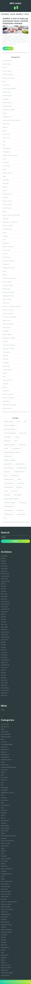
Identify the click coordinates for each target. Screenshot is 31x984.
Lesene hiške (6, 166)
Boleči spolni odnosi (8, 78)
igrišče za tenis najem (9, 429)
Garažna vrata (7, 116)
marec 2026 (4, 566)
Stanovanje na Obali (9, 338)
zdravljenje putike (8, 514)
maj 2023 (3, 647)
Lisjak (4, 169)
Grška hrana (6, 123)
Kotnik (4, 158)
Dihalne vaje (6, 92)
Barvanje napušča (8, 74)
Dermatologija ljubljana (9, 88)
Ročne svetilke (7, 299)
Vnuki (4, 376)
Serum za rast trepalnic (10, 317)
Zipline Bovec (7, 401)
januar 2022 (4, 685)
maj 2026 (3, 563)
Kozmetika (6, 162)
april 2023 (3, 649)
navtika (6, 448)
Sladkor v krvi (7, 320)
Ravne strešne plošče (9, 278)
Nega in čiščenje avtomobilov (11, 215)
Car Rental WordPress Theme (10, 982)
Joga (4, 141)
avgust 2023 (4, 639)
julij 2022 (3, 670)
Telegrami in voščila (8, 348)
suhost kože (14, 491)
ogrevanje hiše (8, 464)
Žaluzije (5, 387)
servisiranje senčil (8, 483)
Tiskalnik (5, 355)
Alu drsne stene (7, 60)
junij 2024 (3, 616)
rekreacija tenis (15, 475)
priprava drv (7, 471)
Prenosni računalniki (9, 260)
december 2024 (5, 601)
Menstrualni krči (7, 194)
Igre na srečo (6, 134)
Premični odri (6, 257)
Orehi (4, 239)
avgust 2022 (4, 667)
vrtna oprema (22, 502)
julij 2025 (3, 583)
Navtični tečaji (7, 208)
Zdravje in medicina (8, 397)
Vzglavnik (5, 383)
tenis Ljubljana (17, 495)
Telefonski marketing (9, 345)
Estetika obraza (7, 102)
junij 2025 (3, 586)
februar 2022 (4, 682)
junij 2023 (3, 644)
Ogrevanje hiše (7, 229)
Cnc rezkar (6, 85)
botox (18, 421)
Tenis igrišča (6, 352)
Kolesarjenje (6, 151)
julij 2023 (3, 642)
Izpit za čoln (6, 137)
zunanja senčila (21, 514)
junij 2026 (3, 561)
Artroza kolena (7, 71)
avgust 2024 (4, 611)
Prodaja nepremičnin (9, 267)
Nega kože (6, 218)
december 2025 (5, 573)
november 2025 (5, 576)
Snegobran (6, 331)
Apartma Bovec (7, 64)
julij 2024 (3, 614)
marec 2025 (4, 594)
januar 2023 (4, 657)
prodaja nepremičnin (19, 471)
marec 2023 (4, 652)
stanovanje (19, 487)
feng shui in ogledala (9, 425)
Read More (9, 49)
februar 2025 (4, 596)
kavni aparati (7, 437)
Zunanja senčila (7, 408)
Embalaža (6, 99)
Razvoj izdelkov (7, 281)
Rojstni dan (6, 303)
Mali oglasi (6, 183)
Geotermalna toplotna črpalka (11, 120)
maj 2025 (3, 589)
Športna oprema (7, 334)
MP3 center (15, 3)
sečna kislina (20, 483)
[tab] (14, 8)
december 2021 (5, 688)
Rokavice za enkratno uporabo (12, 306)
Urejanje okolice (7, 369)
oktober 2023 (4, 634)
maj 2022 (3, 675)
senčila (19, 479)
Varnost (5, 373)
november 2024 (5, 604)
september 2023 (5, 637)
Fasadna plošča (7, 106)
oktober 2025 (4, 578)
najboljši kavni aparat (9, 444)
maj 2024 (3, 619)
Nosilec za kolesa (8, 225)
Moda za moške (7, 204)
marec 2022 (4, 680)
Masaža (5, 190)
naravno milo (22, 444)
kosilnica (16, 437)
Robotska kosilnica (8, 296)
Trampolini (6, 362)
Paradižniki (6, 243)
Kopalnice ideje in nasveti (10, 155)
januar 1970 (4, 695)
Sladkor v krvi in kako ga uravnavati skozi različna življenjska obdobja (15, 20)
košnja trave (7, 440)
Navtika (5, 211)
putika (5, 475)
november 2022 (5, 660)
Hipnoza (5, 127)
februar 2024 (4, 627)
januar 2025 (4, 599)
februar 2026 (4, 568)
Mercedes (6, 197)
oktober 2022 (4, 662)
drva (25, 421)
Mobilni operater (7, 201)
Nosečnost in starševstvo (10, 222)
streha (5, 491)
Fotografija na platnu (9, 109)
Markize (5, 187)
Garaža (5, 113)
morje (15, 440)
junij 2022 (3, 672)
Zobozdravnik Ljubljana (9, 404)
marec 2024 (4, 624)
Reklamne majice (8, 285)
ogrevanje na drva (20, 464)
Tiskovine (5, 359)
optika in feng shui (8, 468)
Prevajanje (6, 264)
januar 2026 (4, 571)
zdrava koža (20, 510)
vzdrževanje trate (8, 510)
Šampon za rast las (8, 310)
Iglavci (5, 130)
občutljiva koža (8, 456)
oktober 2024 (4, 606)
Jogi (4, 144)
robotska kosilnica (9, 479)
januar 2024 (4, 629)
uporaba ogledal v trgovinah (11, 498)
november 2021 (5, 690)
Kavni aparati (6, 148)
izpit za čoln (23, 433)
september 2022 (5, 665)
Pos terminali (6, 250)
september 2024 (5, 609)
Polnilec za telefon (8, 246)
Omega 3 (5, 236)
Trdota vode (6, 366)
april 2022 (3, 677)
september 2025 (5, 581)
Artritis (5, 67)
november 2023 (5, 632)
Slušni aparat (6, 327)
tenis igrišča (7, 495)
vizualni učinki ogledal (9, 502)
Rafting (5, 274)
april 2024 (3, 622)
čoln (5, 518)
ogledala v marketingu (9, 460)
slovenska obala (8, 487)
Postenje (5, 253)
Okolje (4, 232)
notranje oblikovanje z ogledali (12, 452)
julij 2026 (3, 558)
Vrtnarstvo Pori (7, 380)
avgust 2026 (4, 556)
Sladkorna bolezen (8, 324)
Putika (4, 271)
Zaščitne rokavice (8, 394)
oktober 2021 (4, 693)
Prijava (3, 709)
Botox (4, 81)
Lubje (4, 176)
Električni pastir (7, 95)
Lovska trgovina (7, 173)
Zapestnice (6, 390)
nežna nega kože (16, 448)
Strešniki (5, 341)
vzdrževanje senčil (9, 506)
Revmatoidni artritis (8, 292)
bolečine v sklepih (8, 421)
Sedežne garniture (8, 313)
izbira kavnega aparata (10, 433)
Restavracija (6, 288)
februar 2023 (4, 654)
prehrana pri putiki (21, 468)
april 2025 (3, 591)
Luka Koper (6, 180)
